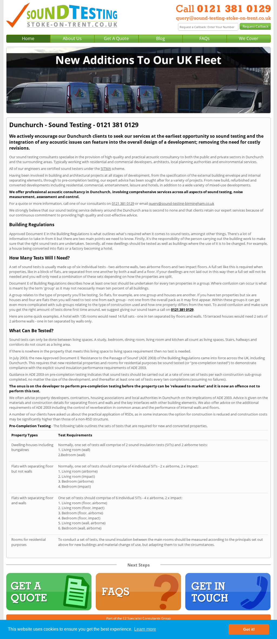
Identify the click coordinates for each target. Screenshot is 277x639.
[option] (138, 80)
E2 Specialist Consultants (141, 618)
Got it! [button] (249, 629)
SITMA (106, 168)
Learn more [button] (145, 629)
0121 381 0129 (123, 203)
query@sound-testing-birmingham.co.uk (181, 203)
